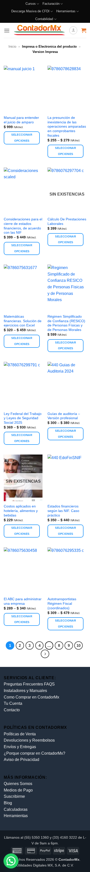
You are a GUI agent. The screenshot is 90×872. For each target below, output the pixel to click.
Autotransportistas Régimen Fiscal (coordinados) (62, 603)
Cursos (31, 4)
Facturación (51, 4)
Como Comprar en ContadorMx (31, 697)
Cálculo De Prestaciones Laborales (67, 221)
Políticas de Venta (20, 734)
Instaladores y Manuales (25, 690)
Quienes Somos (18, 783)
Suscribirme (14, 796)
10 (78, 645)
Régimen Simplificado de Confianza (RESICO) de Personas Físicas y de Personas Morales (66, 323)
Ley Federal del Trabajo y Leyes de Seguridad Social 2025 (23, 418)
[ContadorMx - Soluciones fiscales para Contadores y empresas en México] (39, 30)
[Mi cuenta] (73, 30)
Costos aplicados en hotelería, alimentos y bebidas (21, 510)
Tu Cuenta (13, 703)
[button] (7, 30)
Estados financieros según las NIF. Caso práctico (63, 510)
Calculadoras (16, 809)
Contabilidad (44, 19)
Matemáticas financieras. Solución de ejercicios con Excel (23, 321)
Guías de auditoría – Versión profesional (64, 416)
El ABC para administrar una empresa (23, 601)
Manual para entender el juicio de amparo (21, 120)
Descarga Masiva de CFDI (30, 11)
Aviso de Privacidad (21, 759)
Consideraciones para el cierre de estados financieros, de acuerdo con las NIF (23, 225)
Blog (8, 803)
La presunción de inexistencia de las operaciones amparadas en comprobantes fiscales (67, 126)
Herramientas (66, 11)
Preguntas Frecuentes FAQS (29, 684)
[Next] (45, 654)
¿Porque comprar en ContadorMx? (34, 753)
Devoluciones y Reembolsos (29, 740)
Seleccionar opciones (21, 137)
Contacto (12, 710)
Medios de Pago (18, 790)
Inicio (12, 46)
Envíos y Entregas (20, 747)
